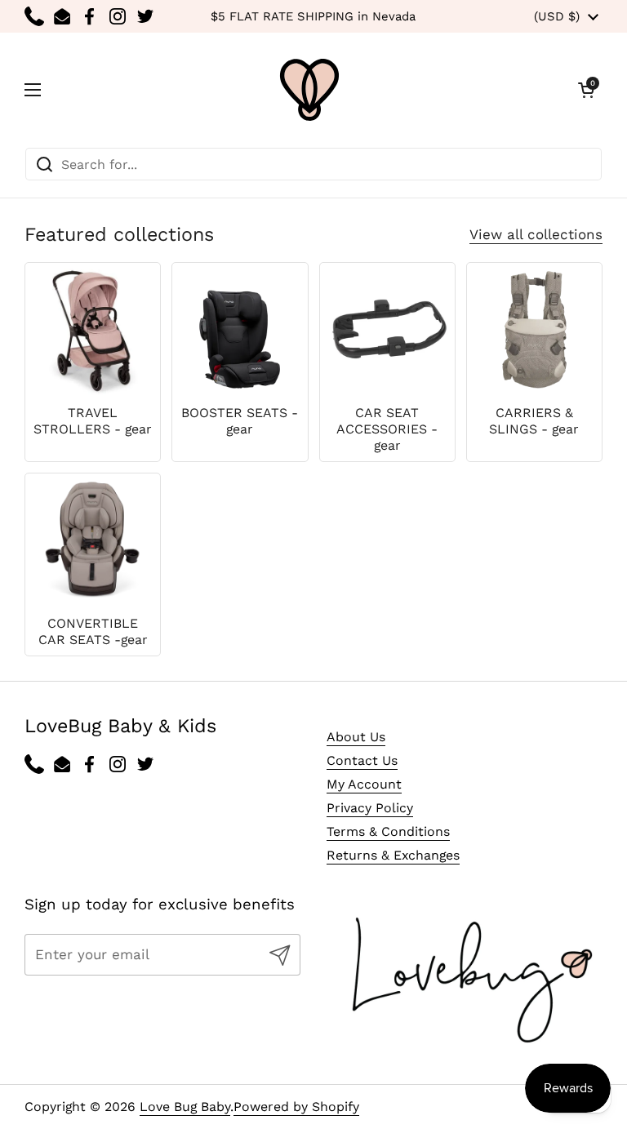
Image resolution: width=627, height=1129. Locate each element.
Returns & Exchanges (393, 855)
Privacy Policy (370, 808)
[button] (586, 89)
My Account (364, 784)
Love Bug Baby (185, 1106)
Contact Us (362, 760)
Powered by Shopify (296, 1106)
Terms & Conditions (388, 831)
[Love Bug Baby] (309, 90)
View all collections (536, 234)
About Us (356, 737)
